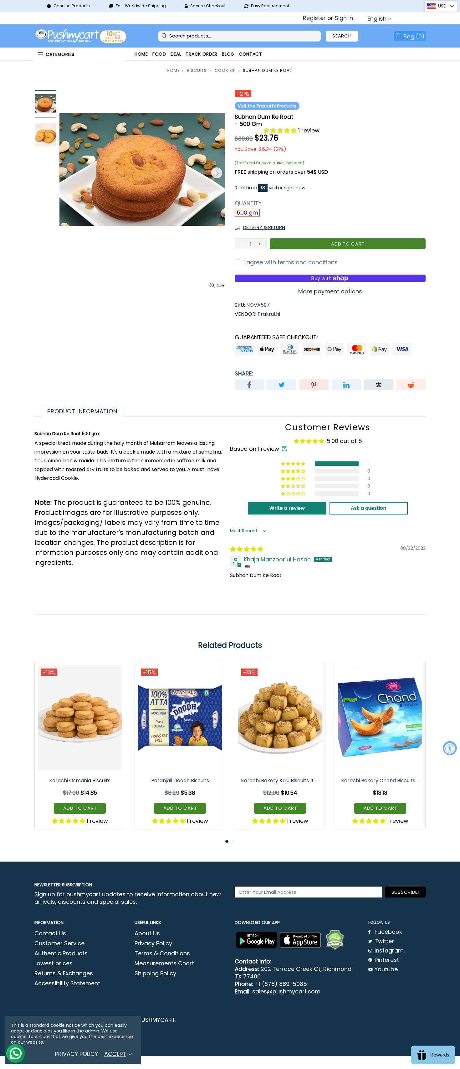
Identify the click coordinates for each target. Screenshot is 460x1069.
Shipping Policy (155, 973)
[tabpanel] (80, 750)
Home (173, 70)
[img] (246, 549)
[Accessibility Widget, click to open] (450, 748)
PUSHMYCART (81, 36)
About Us (147, 933)
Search (342, 35)
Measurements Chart (164, 963)
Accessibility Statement (67, 983)
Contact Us (50, 933)
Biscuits (197, 70)
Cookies (225, 70)
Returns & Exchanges (63, 973)
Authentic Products (61, 953)
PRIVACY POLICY (76, 1054)
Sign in (344, 18)
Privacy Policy (153, 943)
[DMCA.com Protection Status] (335, 940)
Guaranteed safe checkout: (276, 337)
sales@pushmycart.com (286, 991)
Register (314, 18)
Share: (244, 373)
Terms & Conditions (162, 953)
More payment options (330, 291)
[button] (280, 130)
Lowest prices (53, 963)
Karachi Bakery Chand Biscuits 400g (380, 780)
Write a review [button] (287, 508)
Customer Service (59, 943)
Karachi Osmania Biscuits (79, 780)
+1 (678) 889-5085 (281, 984)
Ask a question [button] (368, 508)
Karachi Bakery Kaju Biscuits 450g (280, 780)
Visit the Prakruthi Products (267, 106)
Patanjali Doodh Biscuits (180, 780)
